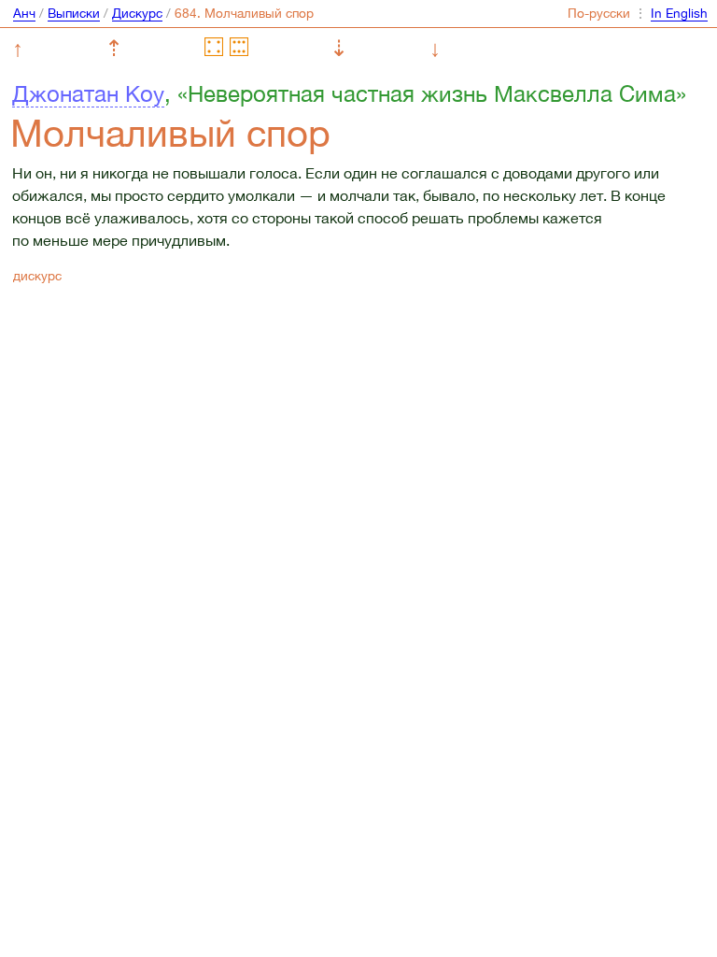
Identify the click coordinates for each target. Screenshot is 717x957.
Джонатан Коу (88, 93)
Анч (24, 13)
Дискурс (137, 13)
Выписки (74, 13)
